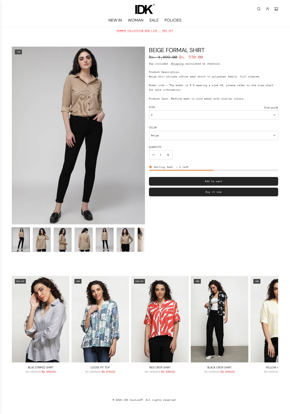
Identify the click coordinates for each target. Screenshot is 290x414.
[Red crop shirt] (160, 319)
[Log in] (267, 9)
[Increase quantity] (168, 155)
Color (153, 127)
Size (152, 107)
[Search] (258, 9)
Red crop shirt (160, 367)
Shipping (177, 63)
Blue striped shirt (40, 367)
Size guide (271, 107)
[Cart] (276, 9)
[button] (15, 135)
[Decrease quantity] (153, 155)
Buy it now (214, 191)
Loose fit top (100, 367)
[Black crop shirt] (219, 319)
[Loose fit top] (100, 319)
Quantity (155, 147)
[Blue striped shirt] (40, 319)
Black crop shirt (219, 367)
